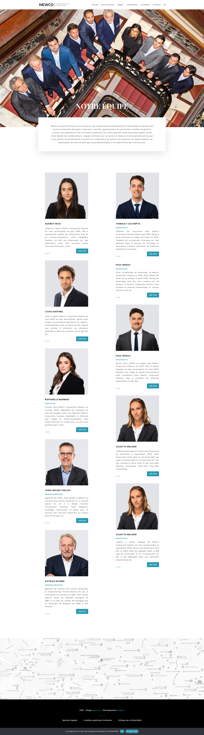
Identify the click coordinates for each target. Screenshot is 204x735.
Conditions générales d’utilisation (97, 720)
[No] (201, 731)
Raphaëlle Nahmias (57, 399)
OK (122, 731)
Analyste (50, 403)
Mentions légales (70, 720)
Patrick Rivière (55, 581)
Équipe (120, 5)
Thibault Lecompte (128, 223)
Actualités (145, 5)
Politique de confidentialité (129, 720)
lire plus (82, 251)
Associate (122, 228)
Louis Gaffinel (54, 311)
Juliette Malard (126, 446)
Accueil (95, 5)
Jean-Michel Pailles (58, 490)
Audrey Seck (53, 223)
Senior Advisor (54, 494)
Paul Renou (123, 264)
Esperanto (96, 710)
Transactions (132, 5)
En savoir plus (132, 731)
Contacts (157, 5)
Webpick (121, 710)
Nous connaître (107, 5)
